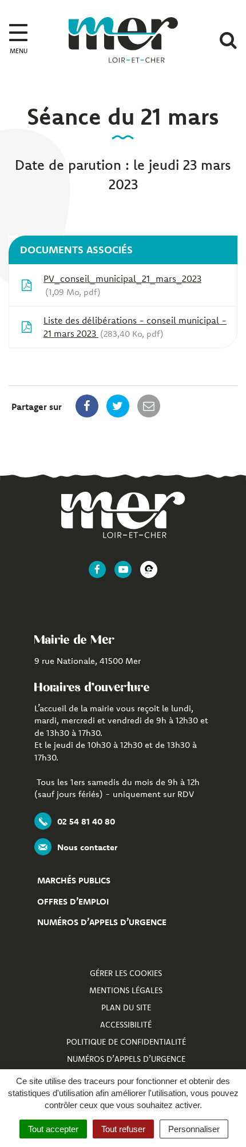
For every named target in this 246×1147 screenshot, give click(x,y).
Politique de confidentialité (126, 1042)
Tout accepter (53, 1129)
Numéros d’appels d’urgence (101, 922)
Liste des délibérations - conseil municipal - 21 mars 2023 (135, 326)
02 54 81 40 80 (86, 821)
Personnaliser (194, 1129)
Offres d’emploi (73, 901)
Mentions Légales (125, 990)
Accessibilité (126, 1024)
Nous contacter (87, 847)
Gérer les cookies (126, 973)
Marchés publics (73, 880)
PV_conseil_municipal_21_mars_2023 (122, 285)
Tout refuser (123, 1129)
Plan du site (126, 1007)
